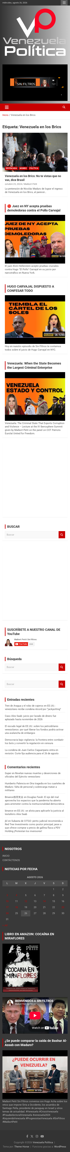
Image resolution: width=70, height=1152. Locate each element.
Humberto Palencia (15, 783)
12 (25, 901)
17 (7, 907)
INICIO (5, 855)
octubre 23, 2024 (13, 184)
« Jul (4, 925)
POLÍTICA (33, 168)
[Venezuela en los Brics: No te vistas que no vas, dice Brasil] (35, 152)
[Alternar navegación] (6, 107)
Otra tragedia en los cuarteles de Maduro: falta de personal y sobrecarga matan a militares (35, 787)
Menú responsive (64, 3)
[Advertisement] (35, 480)
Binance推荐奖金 (14, 797)
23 (63, 907)
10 (7, 901)
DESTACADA (11, 168)
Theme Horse (21, 1146)
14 (44, 901)
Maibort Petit (30, 184)
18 (16, 907)
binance (9, 810)
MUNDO (23, 168)
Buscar (62, 534)
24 (7, 913)
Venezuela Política (43, 1142)
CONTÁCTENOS (11, 860)
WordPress (60, 1146)
